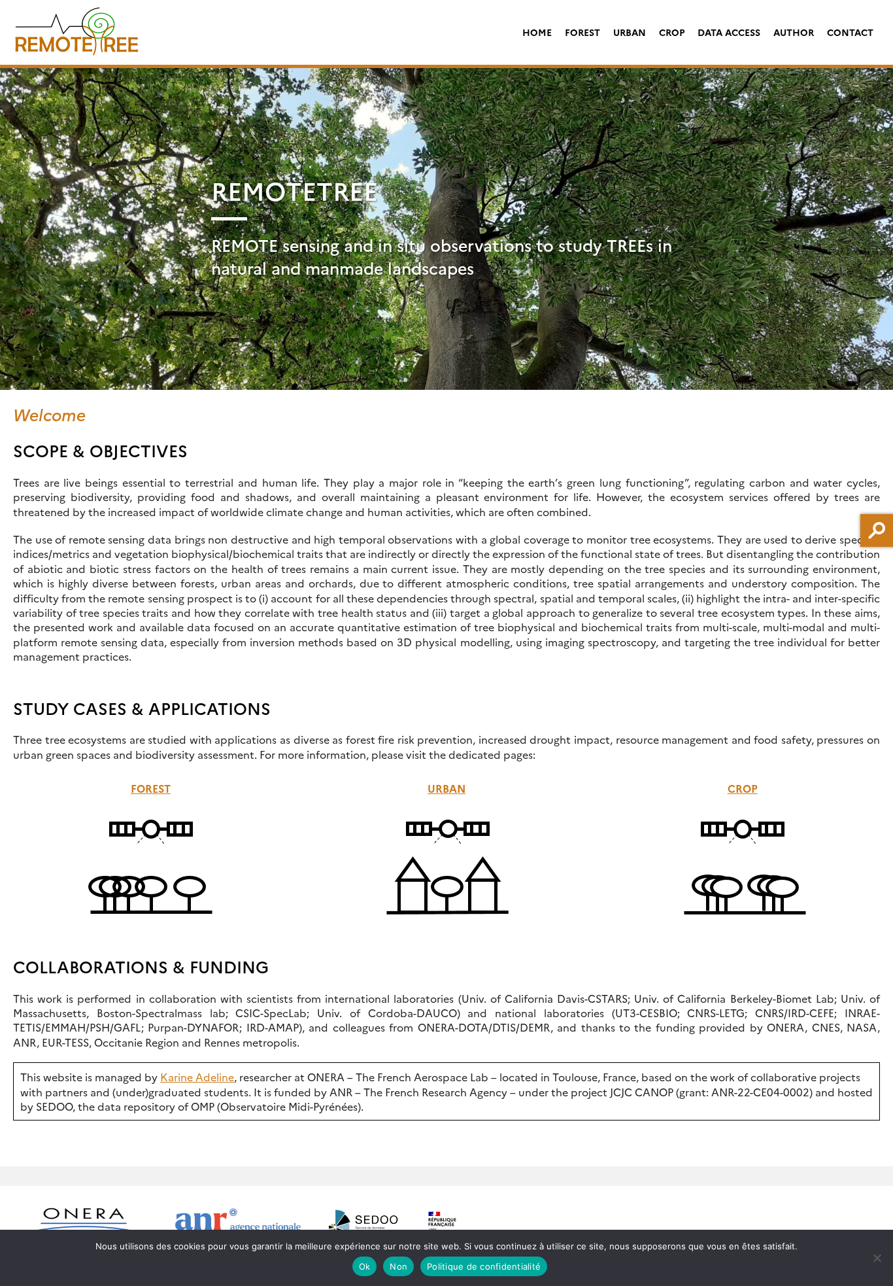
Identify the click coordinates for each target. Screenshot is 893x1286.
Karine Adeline (197, 1076)
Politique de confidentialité (484, 1266)
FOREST (582, 32)
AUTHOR (793, 32)
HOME (537, 32)
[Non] (876, 1257)
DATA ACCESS (729, 32)
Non (398, 1266)
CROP (671, 32)
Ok (365, 1266)
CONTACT (850, 32)
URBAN (629, 32)
